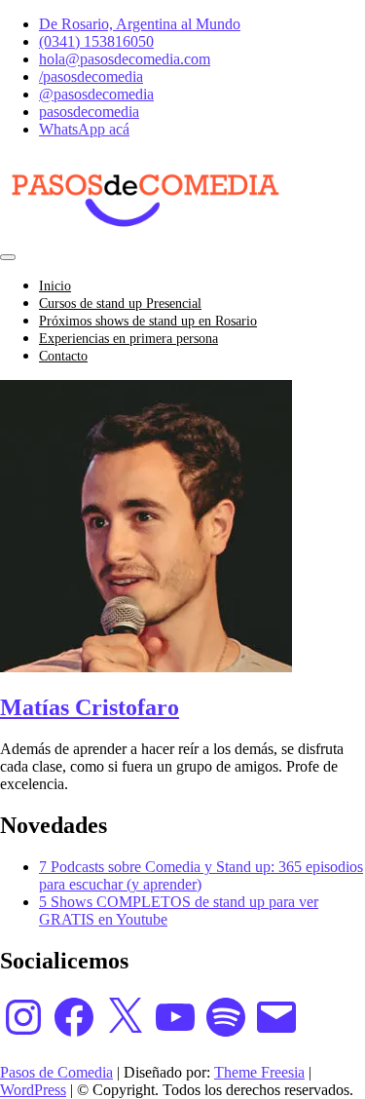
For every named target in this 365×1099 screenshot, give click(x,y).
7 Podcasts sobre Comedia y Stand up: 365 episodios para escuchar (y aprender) (201, 875)
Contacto (63, 356)
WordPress (33, 1089)
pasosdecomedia (89, 111)
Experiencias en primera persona (128, 338)
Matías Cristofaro (89, 707)
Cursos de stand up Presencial (120, 303)
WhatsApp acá (84, 129)
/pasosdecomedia (91, 76)
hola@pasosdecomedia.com (124, 59)
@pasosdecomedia (96, 94)
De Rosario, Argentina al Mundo (139, 24)
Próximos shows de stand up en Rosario (148, 321)
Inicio (55, 286)
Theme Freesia (259, 1072)
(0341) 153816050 (96, 41)
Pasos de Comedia (56, 1072)
